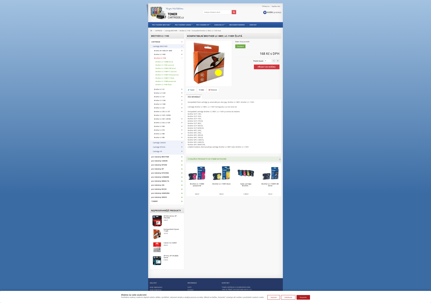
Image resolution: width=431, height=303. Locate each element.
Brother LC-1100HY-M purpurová (167, 75)
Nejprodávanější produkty (166, 210)
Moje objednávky (156, 287)
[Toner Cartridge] (171, 15)
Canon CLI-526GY (170, 243)
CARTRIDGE (155, 42)
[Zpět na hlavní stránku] (151, 30)
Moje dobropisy (156, 290)
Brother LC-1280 (159, 104)
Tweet (191, 90)
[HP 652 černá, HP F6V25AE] (157, 220)
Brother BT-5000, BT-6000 (163, 50)
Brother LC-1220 (159, 93)
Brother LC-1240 (159, 100)
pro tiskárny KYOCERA (160, 173)
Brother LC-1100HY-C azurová (166, 71)
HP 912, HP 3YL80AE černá (171, 256)
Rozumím (303, 297)
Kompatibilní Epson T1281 (171, 230)
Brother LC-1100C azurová (165, 65)
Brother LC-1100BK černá (164, 62)
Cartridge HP (157, 151)
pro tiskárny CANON (183, 25)
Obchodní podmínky (237, 25)
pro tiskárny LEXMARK (160, 177)
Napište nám (276, 6)
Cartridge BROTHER (160, 46)
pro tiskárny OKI (157, 185)
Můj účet (153, 283)
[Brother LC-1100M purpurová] (197, 173)
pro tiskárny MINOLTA (160, 181)
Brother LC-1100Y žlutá (164, 84)
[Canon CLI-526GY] (157, 247)
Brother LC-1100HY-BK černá (166, 68)
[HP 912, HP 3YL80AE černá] (157, 260)
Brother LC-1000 (159, 54)
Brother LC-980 (159, 133)
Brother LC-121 (159, 89)
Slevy (190, 287)
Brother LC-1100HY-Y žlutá (165, 78)
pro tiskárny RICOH (158, 189)
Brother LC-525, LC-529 (162, 122)
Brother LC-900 (159, 126)
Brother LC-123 (159, 96)
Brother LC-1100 (160, 58)
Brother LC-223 (159, 108)
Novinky (191, 290)
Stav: (237, 42)
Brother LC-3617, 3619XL (162, 119)
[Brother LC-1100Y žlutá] (221, 173)
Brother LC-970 (159, 130)
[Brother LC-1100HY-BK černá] (270, 173)
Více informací (194, 97)
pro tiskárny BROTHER (161, 25)
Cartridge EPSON (159, 147)
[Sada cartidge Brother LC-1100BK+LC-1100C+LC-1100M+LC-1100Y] (245, 173)
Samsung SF (219, 25)
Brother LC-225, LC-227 (162, 111)
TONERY (154, 201)
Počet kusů (258, 61)
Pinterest (213, 90)
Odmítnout (288, 297)
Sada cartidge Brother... (245, 185)
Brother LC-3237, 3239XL (162, 115)
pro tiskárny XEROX (159, 197)
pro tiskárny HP (202, 25)
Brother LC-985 (159, 137)
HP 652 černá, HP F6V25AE (170, 217)
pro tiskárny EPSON (159, 165)
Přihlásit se (265, 6)
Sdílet (202, 90)
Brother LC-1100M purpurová (166, 81)
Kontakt (253, 25)
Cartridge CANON (159, 142)
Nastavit (274, 297)
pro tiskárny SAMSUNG (160, 193)
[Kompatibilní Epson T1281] (157, 234)
